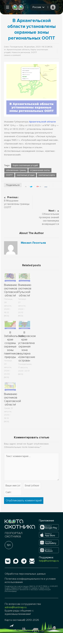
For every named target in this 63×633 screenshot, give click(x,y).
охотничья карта (46, 175)
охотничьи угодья (25, 175)
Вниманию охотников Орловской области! (11, 290)
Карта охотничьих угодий (25, 165)
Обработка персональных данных (25, 573)
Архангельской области (42, 121)
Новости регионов (21, 52)
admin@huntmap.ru (16, 607)
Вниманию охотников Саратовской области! (12, 399)
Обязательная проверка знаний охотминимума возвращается (49, 217)
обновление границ (16, 170)
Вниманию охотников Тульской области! (24, 290)
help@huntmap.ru (49, 560)
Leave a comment (12, 55)
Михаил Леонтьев (33, 243)
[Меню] (7, 7)
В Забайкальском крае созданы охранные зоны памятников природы (14, 345)
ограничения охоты (40, 170)
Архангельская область (18, 49)
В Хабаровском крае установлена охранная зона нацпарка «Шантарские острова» (27, 346)
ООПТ (34, 52)
